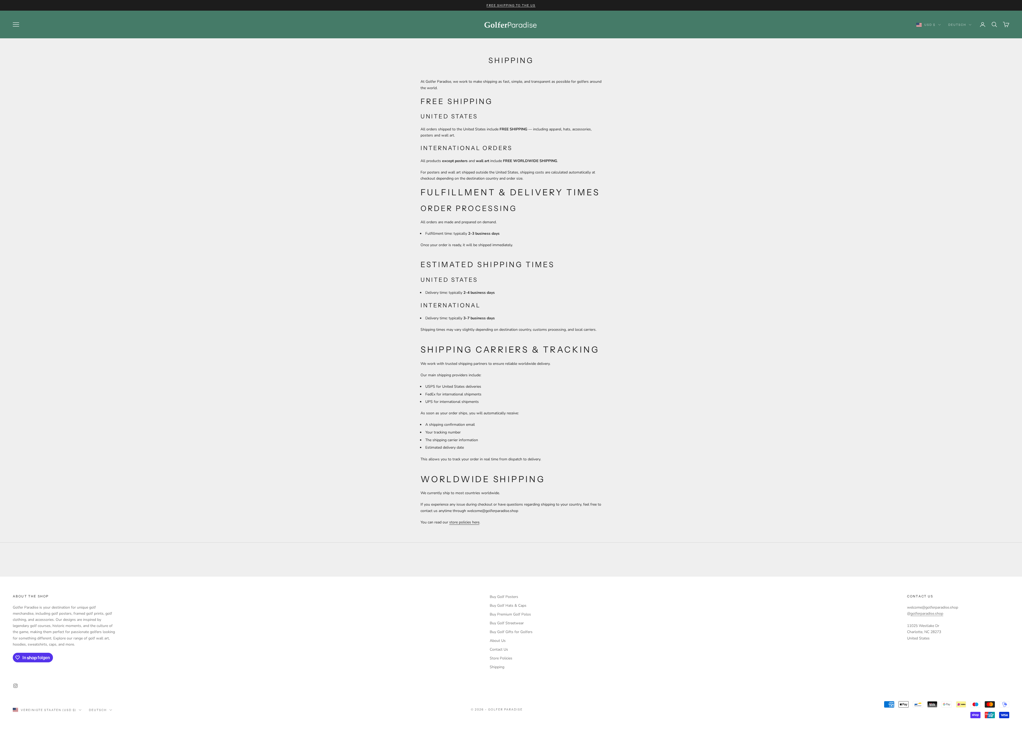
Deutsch (957, 25)
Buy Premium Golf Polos (510, 614)
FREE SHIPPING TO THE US (511, 5)
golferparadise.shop (926, 613)
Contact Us (499, 649)
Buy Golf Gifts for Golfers (511, 631)
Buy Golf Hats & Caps (508, 605)
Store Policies (501, 658)
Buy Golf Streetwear (507, 623)
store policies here (464, 522)
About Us (498, 640)
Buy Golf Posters (504, 596)
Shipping (497, 667)
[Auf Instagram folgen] (15, 685)
